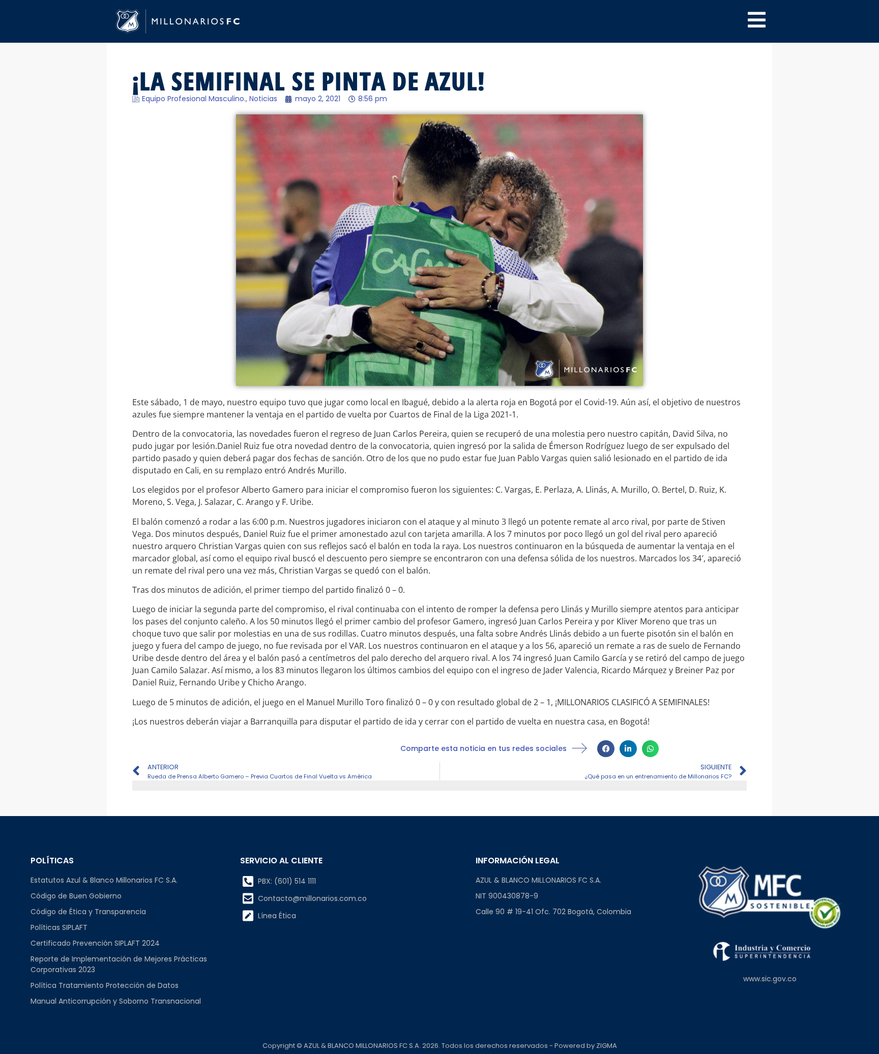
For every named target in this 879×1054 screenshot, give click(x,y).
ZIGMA (606, 1045)
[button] (605, 749)
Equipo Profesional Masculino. (194, 99)
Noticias (263, 99)
